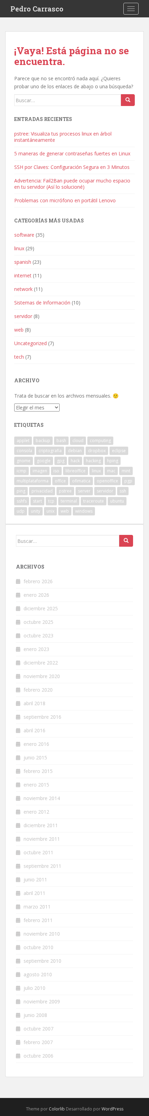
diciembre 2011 (41, 825)
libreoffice (75, 471)
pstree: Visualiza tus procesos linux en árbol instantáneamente (63, 136)
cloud (78, 440)
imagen (40, 471)
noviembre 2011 (42, 839)
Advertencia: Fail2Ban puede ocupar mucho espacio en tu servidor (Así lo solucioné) (72, 183)
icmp (21, 471)
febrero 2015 (38, 771)
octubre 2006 (38, 1055)
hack (75, 461)
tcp (51, 501)
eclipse (119, 451)
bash (61, 440)
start (37, 501)
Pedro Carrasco (36, 8)
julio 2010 (34, 988)
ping (21, 491)
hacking (93, 461)
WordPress (112, 1109)
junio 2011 (35, 879)
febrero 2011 (38, 920)
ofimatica (81, 481)
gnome (23, 461)
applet (23, 440)
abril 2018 (34, 703)
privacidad (42, 491)
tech (19, 356)
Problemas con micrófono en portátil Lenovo (65, 200)
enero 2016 (36, 744)
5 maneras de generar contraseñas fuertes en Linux (72, 153)
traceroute (93, 501)
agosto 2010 (38, 974)
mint (126, 471)
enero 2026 (36, 595)
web (19, 329)
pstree (65, 491)
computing (100, 440)
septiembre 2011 (42, 866)
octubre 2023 (38, 635)
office (60, 481)
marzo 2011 (37, 906)
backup (43, 440)
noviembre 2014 (42, 798)
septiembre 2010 (42, 961)
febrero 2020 (38, 689)
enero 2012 (36, 811)
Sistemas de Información (42, 302)
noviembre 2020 (42, 676)
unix (50, 511)
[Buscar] (128, 100)
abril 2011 (34, 893)
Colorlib (57, 1109)
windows (84, 511)
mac (111, 471)
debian (75, 451)
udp (21, 511)
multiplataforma (33, 481)
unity (35, 511)
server (84, 491)
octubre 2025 (38, 622)
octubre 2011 (38, 852)
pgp (128, 481)
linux (19, 248)
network (23, 289)
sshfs (22, 501)
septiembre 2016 (42, 717)
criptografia (50, 451)
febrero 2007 (38, 1042)
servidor (23, 316)
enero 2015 (36, 784)
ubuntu (117, 501)
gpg (60, 461)
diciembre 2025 (41, 608)
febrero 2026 (38, 581)
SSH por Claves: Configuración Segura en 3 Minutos (72, 167)
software (24, 234)
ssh (123, 491)
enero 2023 (36, 649)
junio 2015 (35, 757)
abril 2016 (34, 730)
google (44, 461)
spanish (22, 262)
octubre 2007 (38, 1028)
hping (112, 461)
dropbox (97, 451)
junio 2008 (35, 1015)
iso (56, 471)
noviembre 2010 (42, 933)
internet (23, 275)
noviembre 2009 (42, 1001)
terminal (69, 501)
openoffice (107, 481)
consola (24, 451)
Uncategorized (30, 343)
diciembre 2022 (41, 662)
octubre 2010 (38, 947)
